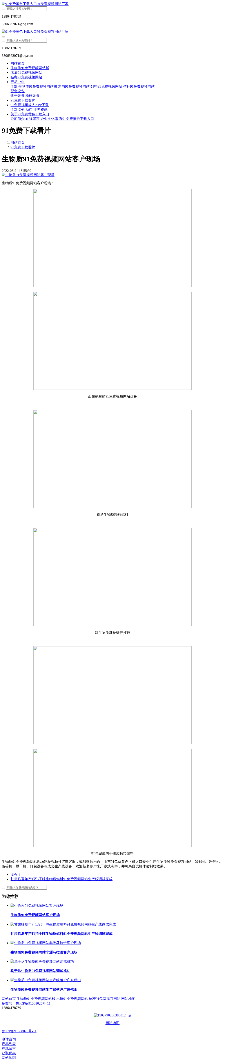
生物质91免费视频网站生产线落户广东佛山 (44, 989)
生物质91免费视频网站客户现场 (35, 915)
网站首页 (18, 63)
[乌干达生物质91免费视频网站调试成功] (42, 961)
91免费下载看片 (23, 147)
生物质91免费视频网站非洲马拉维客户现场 (44, 952)
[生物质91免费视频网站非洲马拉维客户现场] (46, 943)
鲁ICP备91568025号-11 (19, 1031)
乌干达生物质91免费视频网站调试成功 (40, 971)
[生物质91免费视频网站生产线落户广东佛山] (46, 980)
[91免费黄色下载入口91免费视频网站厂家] (112, 4)
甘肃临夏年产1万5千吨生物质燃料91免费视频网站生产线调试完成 (61, 933)
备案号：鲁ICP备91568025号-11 (26, 1003)
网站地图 (112, 1023)
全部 (14, 86)
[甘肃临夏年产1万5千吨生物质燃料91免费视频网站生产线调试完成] (63, 924)
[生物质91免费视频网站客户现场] (37, 905)
